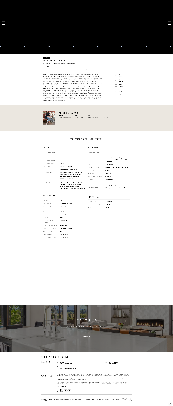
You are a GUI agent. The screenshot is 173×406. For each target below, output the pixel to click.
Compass (94, 374)
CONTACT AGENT (67, 122)
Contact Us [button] (87, 336)
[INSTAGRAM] (126, 399)
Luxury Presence (76, 399)
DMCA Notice (114, 399)
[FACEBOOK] (123, 399)
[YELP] (130, 399)
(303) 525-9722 (112, 363)
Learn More (63, 386)
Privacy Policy (104, 399)
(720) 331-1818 (79, 117)
